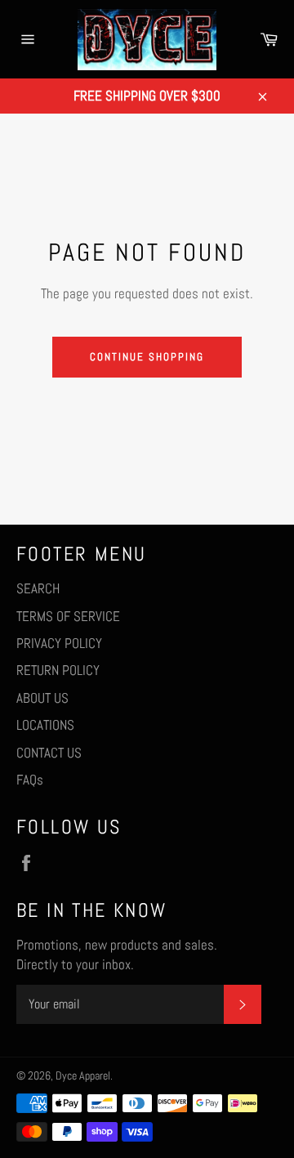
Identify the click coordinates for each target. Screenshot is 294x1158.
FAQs (29, 780)
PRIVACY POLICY (59, 643)
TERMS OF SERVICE (68, 616)
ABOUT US (42, 698)
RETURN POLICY (58, 670)
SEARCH (38, 588)
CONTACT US (49, 753)
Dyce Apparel (83, 1076)
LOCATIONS (45, 725)
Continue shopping (146, 357)
